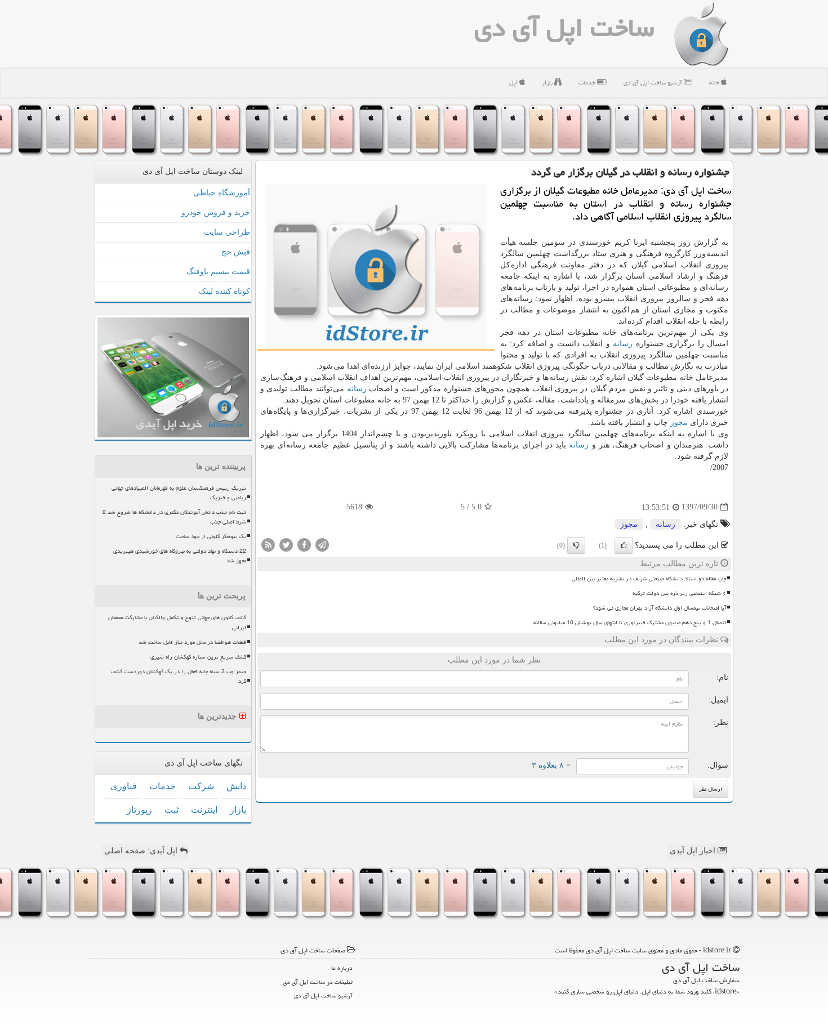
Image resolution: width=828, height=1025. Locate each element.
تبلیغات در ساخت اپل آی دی (318, 982)
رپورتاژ (139, 809)
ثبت (171, 809)
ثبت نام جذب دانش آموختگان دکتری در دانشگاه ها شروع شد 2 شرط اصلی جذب (174, 517)
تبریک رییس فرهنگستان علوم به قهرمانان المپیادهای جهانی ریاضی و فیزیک (179, 492)
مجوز (679, 422)
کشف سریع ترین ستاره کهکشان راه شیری (198, 657)
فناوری (123, 786)
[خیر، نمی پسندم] (576, 545)
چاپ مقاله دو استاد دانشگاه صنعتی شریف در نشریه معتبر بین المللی (649, 578)
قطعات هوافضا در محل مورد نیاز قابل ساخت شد (192, 642)
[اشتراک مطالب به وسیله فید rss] (268, 544)
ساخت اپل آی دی (564, 27)
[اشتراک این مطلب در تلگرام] (322, 544)
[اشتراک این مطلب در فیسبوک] (304, 544)
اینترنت (204, 809)
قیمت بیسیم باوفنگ (218, 271)
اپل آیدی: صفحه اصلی (142, 851)
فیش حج (235, 252)
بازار (548, 82)
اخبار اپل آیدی (694, 851)
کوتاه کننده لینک (224, 291)
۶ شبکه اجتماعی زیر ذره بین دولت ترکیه (679, 593)
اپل (514, 82)
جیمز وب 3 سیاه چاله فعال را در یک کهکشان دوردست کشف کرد (178, 676)
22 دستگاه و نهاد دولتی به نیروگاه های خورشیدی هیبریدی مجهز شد (179, 555)
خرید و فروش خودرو (215, 212)
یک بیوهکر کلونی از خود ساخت (211, 536)
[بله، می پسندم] (624, 545)
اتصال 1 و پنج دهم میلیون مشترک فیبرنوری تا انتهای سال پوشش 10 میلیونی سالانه (629, 622)
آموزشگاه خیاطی (221, 193)
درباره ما (342, 968)
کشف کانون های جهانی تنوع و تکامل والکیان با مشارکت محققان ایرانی (177, 622)
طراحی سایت (227, 232)
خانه (715, 82)
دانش (236, 786)
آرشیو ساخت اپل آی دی (654, 82)
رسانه (623, 343)
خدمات (587, 82)
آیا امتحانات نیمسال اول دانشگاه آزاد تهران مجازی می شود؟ (659, 608)
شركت (201, 786)
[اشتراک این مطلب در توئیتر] (286, 544)
